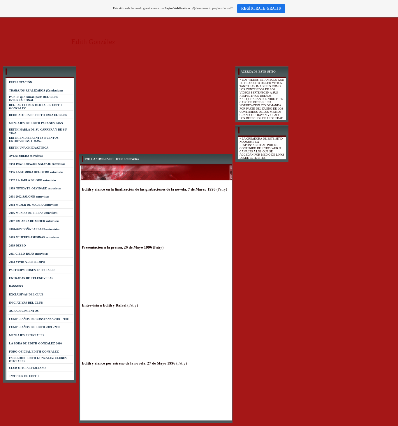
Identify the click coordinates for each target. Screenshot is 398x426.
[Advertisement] (156, 110)
